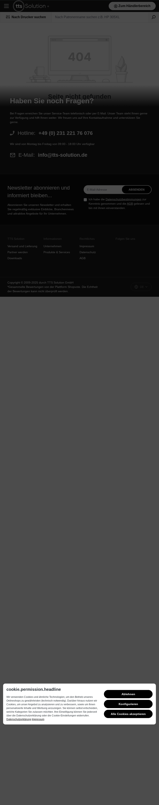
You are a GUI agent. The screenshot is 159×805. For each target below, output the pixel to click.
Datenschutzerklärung (18, 719)
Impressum (38, 719)
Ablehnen (128, 694)
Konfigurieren (128, 704)
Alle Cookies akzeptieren (128, 714)
